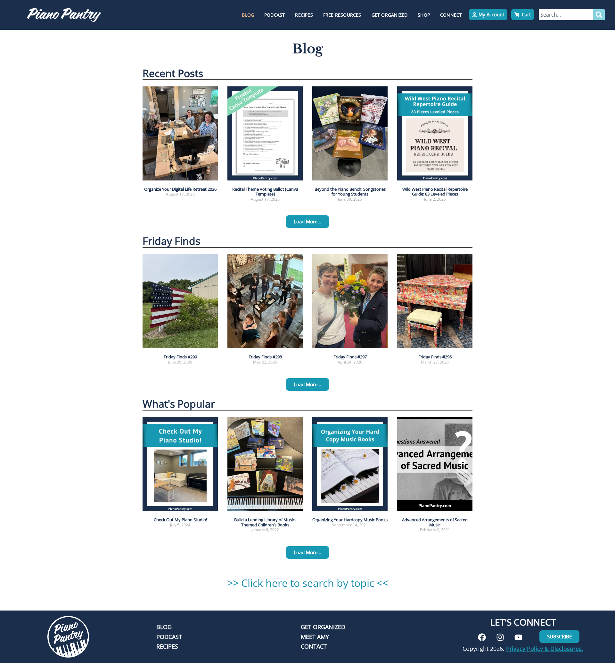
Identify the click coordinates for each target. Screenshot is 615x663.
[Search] (599, 14)
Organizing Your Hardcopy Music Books (350, 520)
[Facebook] (482, 637)
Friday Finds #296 (435, 357)
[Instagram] (500, 637)
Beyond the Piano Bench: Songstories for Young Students (350, 191)
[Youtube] (518, 637)
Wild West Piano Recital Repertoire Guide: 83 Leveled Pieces (435, 191)
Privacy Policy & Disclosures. (544, 648)
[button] (307, 221)
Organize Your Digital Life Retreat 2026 (180, 189)
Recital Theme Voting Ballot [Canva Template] (265, 191)
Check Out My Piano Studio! (180, 520)
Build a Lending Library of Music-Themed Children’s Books (265, 522)
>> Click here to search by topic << (307, 583)
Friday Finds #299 (180, 357)
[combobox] (566, 14)
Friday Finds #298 (265, 357)
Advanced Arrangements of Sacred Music (435, 522)
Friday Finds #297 (350, 357)
